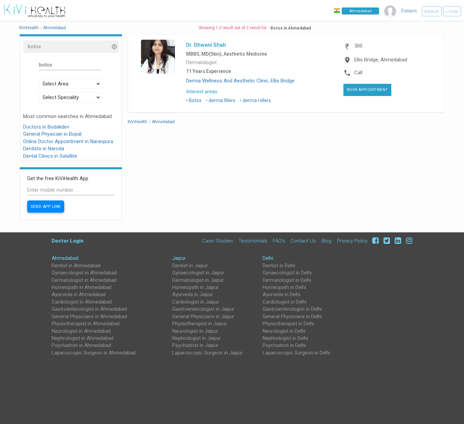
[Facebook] (374, 240)
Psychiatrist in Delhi (284, 345)
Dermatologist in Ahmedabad (84, 280)
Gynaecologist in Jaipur (198, 273)
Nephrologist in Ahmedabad (82, 338)
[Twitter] (385, 240)
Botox (195, 100)
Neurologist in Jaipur (195, 331)
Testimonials (252, 240)
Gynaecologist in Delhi (287, 273)
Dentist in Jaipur (190, 266)
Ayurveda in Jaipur (192, 294)
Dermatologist (201, 62)
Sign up (432, 12)
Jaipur (179, 258)
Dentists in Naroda (43, 149)
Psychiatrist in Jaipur (195, 345)
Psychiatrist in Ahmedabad (81, 345)
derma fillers (222, 100)
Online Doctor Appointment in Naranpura (68, 141)
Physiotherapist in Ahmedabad (86, 324)
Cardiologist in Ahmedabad (82, 302)
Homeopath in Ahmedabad (81, 287)
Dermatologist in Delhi (287, 280)
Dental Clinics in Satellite (50, 156)
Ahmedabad (65, 258)
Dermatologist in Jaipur (198, 280)
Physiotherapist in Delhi (288, 324)
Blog (326, 240)
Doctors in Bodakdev (46, 127)
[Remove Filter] (114, 47)
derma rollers (257, 100)
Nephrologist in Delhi (285, 338)
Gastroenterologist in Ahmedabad (89, 309)
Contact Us (303, 240)
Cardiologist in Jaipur (195, 302)
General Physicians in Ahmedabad (89, 316)
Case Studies (217, 240)
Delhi (268, 258)
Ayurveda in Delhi (281, 294)
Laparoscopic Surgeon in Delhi (296, 353)
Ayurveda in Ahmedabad (79, 294)
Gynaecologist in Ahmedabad (84, 273)
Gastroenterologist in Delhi (292, 309)
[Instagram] (407, 240)
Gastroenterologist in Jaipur (203, 309)
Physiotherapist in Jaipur (199, 324)
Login (452, 12)
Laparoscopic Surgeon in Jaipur (207, 353)
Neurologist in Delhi (284, 331)
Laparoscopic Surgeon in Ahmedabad (94, 353)
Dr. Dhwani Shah (206, 44)
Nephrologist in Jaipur (196, 338)
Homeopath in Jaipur (195, 287)
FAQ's (279, 240)
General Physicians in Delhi (292, 316)
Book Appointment (367, 90)
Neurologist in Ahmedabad (81, 331)
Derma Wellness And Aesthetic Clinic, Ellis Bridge (240, 81)
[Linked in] (397, 240)
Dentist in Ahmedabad (76, 266)
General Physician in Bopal (52, 134)
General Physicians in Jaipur (203, 316)
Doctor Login (68, 240)
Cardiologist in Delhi (284, 302)
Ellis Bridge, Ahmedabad (380, 60)
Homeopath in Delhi (284, 287)
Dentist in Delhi (279, 266)
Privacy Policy (352, 240)
